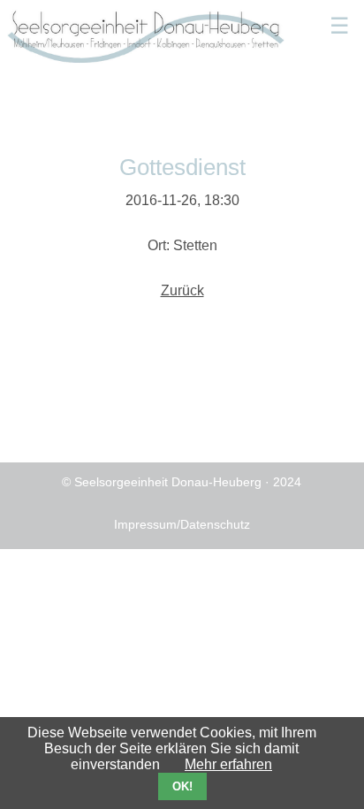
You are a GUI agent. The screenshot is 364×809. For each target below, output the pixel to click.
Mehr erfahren (228, 764)
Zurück (182, 290)
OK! (182, 786)
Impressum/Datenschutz (182, 524)
